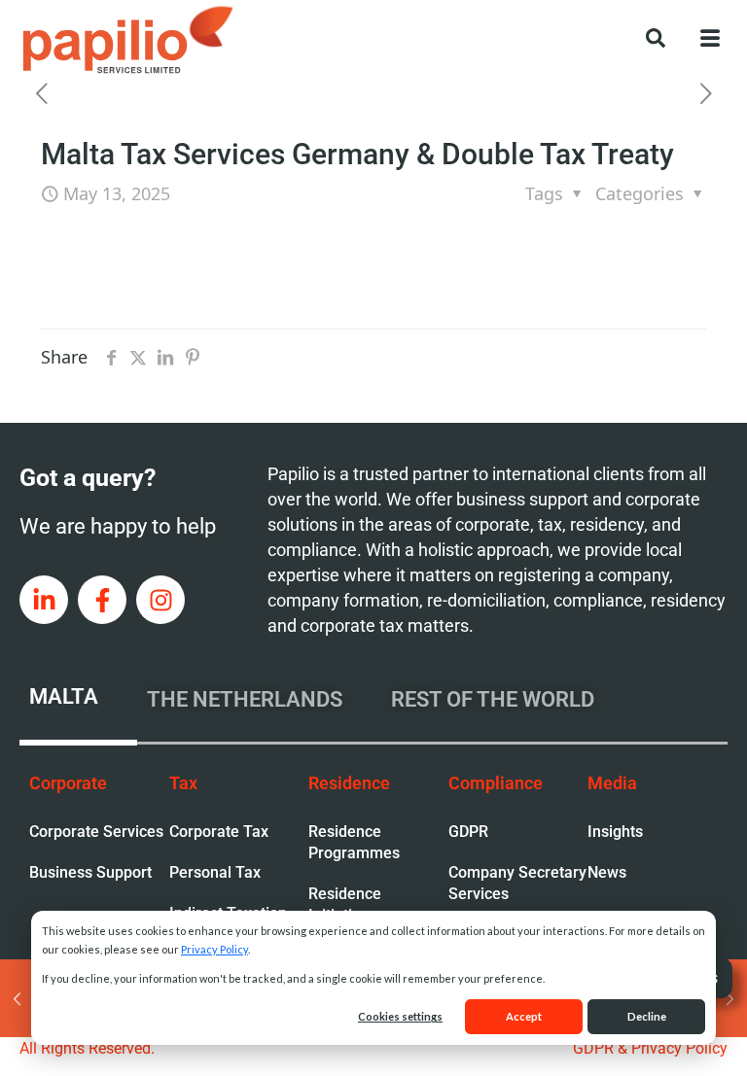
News (606, 872)
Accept (524, 1016)
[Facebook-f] (102, 599)
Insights (615, 831)
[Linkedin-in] (43, 599)
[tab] (78, 700)
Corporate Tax (218, 831)
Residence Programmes (354, 842)
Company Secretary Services (517, 883)
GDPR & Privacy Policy (650, 1048)
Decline (646, 1016)
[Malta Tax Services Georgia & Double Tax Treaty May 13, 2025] (17, 998)
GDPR (468, 831)
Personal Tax (215, 872)
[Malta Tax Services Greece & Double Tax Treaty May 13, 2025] (730, 998)
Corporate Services (96, 831)
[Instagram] (160, 599)
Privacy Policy (214, 949)
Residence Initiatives (344, 904)
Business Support (90, 872)
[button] (645, 36)
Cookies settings (400, 1016)
